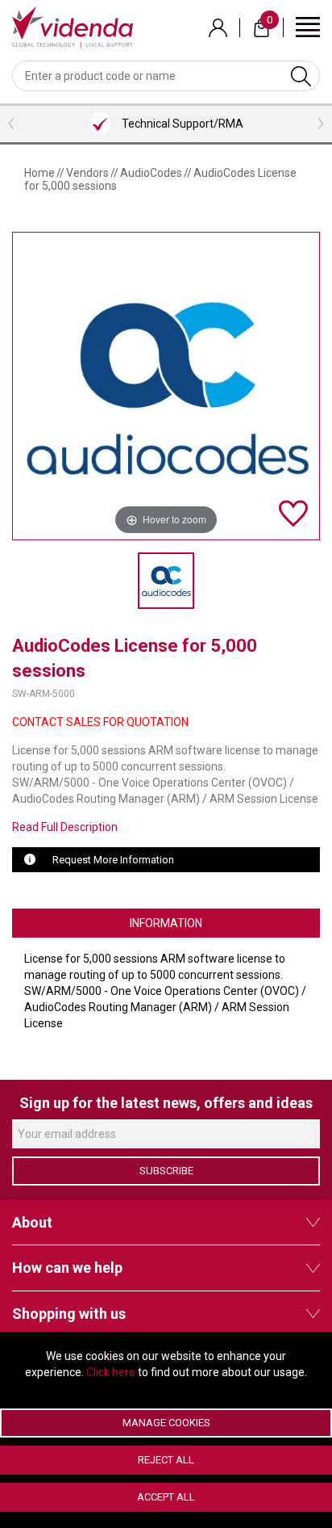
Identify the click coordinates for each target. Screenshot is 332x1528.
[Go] (301, 76)
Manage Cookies (166, 1423)
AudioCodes (151, 172)
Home (39, 172)
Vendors (87, 172)
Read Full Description (65, 827)
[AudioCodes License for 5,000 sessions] (166, 580)
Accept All (166, 1497)
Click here (110, 1372)
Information (166, 923)
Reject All (166, 1460)
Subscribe (166, 1171)
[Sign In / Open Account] (218, 28)
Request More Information (113, 860)
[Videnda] (72, 26)
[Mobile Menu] (308, 26)
